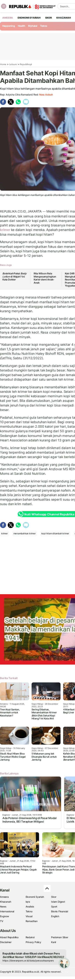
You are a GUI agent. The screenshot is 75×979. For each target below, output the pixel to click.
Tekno (43, 25)
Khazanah (5, 901)
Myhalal (32, 25)
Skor (53, 896)
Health (21, 25)
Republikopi (26, 64)
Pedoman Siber (59, 937)
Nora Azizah (46, 94)
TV (1, 921)
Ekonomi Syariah (29, 17)
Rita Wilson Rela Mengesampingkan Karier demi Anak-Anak (45, 278)
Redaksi (30, 937)
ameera (7, 17)
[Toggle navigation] (3, 6)
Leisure (13, 64)
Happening (8, 25)
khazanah (63, 17)
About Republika (9, 937)
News (3, 906)
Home (3, 64)
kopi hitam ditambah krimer (55, 533)
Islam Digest (58, 901)
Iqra (28, 901)
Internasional (7, 911)
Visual (29, 916)
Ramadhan (32, 921)
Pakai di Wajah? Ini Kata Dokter (14, 276)
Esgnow (4, 916)
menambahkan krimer (24, 533)
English (55, 916)
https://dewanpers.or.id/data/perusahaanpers (28, 960)
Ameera (4, 896)
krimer (5, 230)
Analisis (30, 906)
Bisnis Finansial (59, 911)
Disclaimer (6, 942)
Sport (54, 906)
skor (48, 17)
